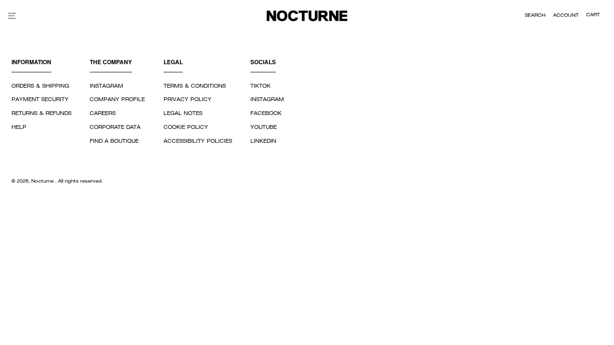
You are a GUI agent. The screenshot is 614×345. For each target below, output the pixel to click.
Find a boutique (114, 141)
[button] (535, 15)
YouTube (263, 127)
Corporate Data (115, 127)
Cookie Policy (186, 127)
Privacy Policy (188, 99)
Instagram (106, 86)
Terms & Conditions (195, 86)
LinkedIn (263, 141)
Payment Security (40, 99)
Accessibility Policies (198, 141)
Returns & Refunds (41, 113)
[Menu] (12, 15)
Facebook (266, 113)
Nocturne (43, 181)
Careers (103, 113)
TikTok (260, 86)
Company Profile (117, 99)
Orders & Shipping (40, 86)
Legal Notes (183, 113)
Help (19, 127)
